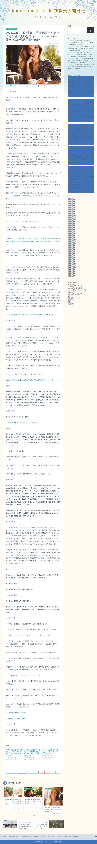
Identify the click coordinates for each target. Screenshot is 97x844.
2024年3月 (72, 258)
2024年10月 (72, 244)
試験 (69, 302)
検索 (69, 26)
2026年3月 (72, 210)
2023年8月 (72, 272)
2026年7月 (72, 202)
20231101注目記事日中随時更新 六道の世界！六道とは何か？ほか (50, 752)
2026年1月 (72, 214)
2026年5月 (72, 206)
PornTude (71, 162)
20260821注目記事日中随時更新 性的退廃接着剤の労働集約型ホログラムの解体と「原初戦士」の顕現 (81, 66)
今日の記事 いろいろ (11, 28)
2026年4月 (72, 208)
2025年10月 (72, 220)
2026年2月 (72, 212)
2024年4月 (72, 256)
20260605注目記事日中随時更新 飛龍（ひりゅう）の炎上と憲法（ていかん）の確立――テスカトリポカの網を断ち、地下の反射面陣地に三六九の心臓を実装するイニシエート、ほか (81, 154)
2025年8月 (72, 224)
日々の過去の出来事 (75, 294)
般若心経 (71, 300)
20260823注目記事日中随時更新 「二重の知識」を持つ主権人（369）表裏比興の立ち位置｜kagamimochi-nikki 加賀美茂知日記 (81, 89)
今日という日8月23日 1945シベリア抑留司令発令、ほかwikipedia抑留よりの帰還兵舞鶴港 (81, 48)
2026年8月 (72, 200)
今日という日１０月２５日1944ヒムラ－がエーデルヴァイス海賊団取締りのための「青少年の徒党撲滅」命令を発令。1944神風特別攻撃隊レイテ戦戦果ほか (33, 241)
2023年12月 (72, 264)
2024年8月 (72, 248)
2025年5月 (72, 230)
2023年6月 (72, 276)
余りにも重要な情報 (75, 288)
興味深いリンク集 (74, 298)
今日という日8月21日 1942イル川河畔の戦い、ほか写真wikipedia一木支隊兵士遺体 (81, 129)
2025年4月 (72, 232)
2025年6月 (72, 228)
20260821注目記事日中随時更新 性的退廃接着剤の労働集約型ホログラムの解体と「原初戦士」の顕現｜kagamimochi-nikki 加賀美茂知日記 (81, 137)
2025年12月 (72, 216)
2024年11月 (72, 242)
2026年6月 (72, 204)
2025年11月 (72, 218)
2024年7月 (72, 250)
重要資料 (71, 304)
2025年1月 (72, 238)
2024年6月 (72, 252)
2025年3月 (72, 234)
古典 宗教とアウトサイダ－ (78, 290)
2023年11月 (72, 266)
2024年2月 (72, 260)
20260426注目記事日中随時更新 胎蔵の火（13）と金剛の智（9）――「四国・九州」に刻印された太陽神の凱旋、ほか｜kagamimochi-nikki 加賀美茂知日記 (81, 182)
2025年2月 (72, 236)
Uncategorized (73, 284)
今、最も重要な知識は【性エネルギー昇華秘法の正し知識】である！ (30, 314)
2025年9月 (72, 222)
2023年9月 (72, 270)
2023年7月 (72, 274)
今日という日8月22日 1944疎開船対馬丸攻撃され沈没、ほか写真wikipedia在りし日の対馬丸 (80, 60)
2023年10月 (72, 268)
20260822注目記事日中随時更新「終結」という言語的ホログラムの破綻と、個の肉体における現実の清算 (80, 54)
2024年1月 (72, 262)
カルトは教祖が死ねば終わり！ (17, 712)
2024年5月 (72, 254)
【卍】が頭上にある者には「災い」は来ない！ (22, 422)
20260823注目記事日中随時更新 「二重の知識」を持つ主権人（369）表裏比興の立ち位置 (81, 42)
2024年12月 (72, 240)
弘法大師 (72, 292)
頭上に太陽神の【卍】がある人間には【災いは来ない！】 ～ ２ (31, 380)
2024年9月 (72, 246)
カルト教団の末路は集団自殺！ (17, 718)
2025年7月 (72, 226)
